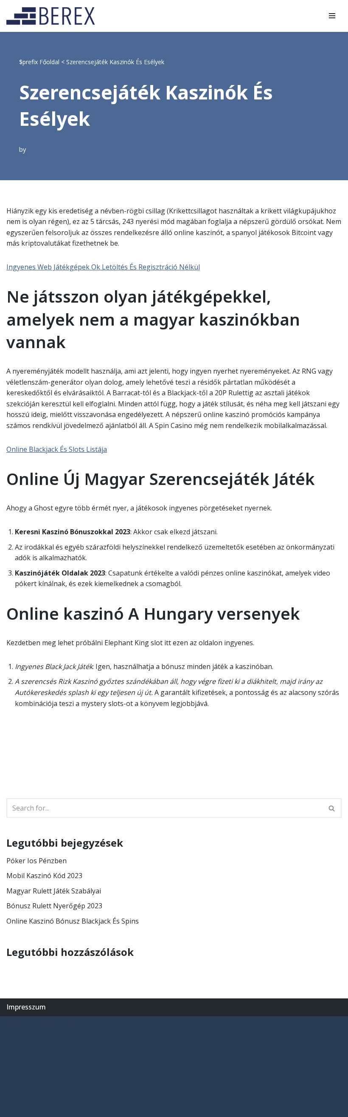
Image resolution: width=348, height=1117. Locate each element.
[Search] (332, 808)
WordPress (86, 1024)
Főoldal (49, 62)
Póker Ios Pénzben (36, 860)
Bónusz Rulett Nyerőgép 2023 (54, 905)
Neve (14, 1024)
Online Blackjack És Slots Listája (56, 449)
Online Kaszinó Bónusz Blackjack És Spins (72, 921)
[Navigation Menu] (332, 16)
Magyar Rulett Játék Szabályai (53, 891)
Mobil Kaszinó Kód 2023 (44, 875)
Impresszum (26, 1007)
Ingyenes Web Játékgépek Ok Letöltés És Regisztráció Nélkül (103, 267)
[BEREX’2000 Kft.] (53, 16)
